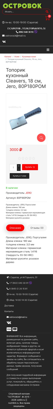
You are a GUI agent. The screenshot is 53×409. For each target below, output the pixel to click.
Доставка (9, 305)
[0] (47, 19)
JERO (28, 192)
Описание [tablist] (15, 227)
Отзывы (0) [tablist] (37, 227)
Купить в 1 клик (19, 176)
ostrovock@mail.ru (15, 35)
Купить (28, 167)
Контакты (9, 311)
